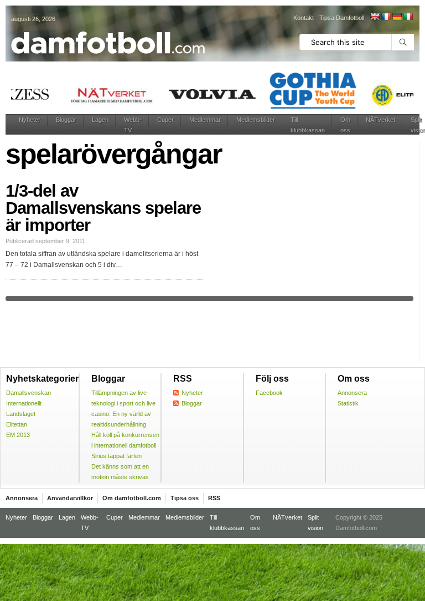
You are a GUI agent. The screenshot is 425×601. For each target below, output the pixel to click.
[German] (397, 16)
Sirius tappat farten (116, 456)
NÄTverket (380, 119)
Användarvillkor (70, 498)
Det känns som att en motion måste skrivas (120, 471)
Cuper (165, 119)
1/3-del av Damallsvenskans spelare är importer (103, 208)
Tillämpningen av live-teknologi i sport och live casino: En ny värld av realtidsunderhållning (123, 408)
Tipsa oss (184, 498)
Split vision (315, 522)
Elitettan (16, 424)
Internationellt (24, 403)
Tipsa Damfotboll (341, 17)
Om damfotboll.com (131, 498)
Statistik (348, 403)
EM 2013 (18, 435)
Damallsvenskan (28, 392)
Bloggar (66, 119)
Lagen (100, 119)
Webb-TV (133, 124)
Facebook (269, 392)
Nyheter (29, 119)
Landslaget (20, 413)
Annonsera (352, 392)
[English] (375, 16)
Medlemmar (205, 119)
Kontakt (303, 17)
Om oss (345, 124)
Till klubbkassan (308, 124)
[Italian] (408, 16)
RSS (214, 498)
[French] (386, 16)
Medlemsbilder (255, 119)
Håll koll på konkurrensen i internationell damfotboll (125, 440)
